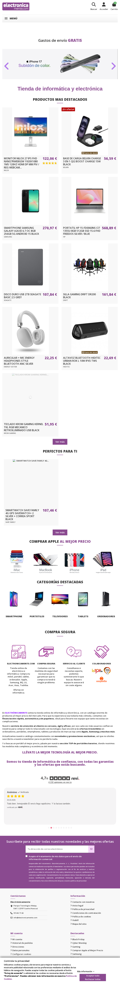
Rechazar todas (92, 979)
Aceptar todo (92, 975)
